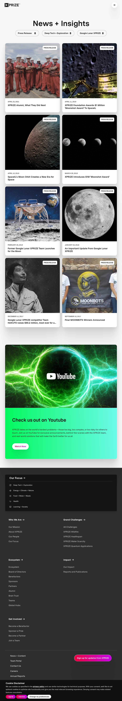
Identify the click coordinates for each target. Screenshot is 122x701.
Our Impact (68, 567)
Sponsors (13, 581)
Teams (12, 600)
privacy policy (38, 686)
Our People (14, 536)
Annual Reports (17, 676)
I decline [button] (21, 697)
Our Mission (14, 527)
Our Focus (13, 541)
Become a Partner (17, 636)
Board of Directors (17, 572)
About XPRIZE (15, 532)
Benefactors (14, 576)
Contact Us (15, 666)
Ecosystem (14, 567)
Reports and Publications (75, 572)
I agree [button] (10, 697)
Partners (13, 586)
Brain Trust (14, 596)
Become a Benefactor (19, 626)
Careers (14, 671)
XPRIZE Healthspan (72, 536)
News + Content (18, 656)
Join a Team (14, 640)
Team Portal (15, 661)
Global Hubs (14, 605)
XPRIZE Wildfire (71, 532)
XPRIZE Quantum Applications (78, 546)
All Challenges (70, 527)
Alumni (12, 591)
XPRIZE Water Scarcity (74, 541)
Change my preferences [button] (39, 697)
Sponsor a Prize (16, 631)
